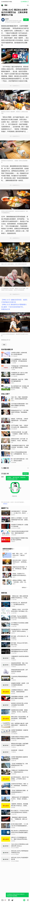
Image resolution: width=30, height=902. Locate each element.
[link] (9, 900)
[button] (4, 900)
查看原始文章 (5, 309)
